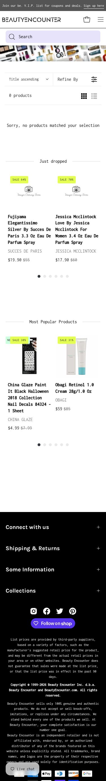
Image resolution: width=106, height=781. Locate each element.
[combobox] (53, 37)
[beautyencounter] (31, 19)
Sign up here (94, 5)
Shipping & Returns (33, 548)
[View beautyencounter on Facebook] (46, 611)
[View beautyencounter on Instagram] (33, 611)
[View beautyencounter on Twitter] (59, 611)
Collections (21, 590)
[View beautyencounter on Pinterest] (72, 611)
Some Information (30, 569)
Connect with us (27, 527)
